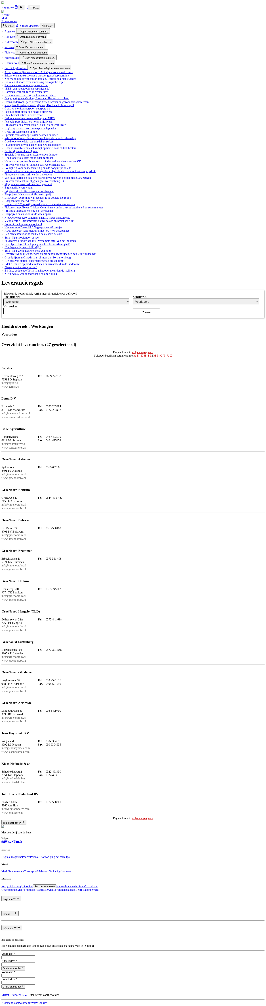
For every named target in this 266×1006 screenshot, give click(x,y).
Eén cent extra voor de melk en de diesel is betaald (33, 233)
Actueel (5, 14)
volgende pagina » (142, 352)
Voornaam (8, 953)
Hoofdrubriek (11, 296)
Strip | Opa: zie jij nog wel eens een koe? (28, 250)
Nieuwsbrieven (65, 886)
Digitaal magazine (11, 856)
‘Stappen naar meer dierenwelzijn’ (24, 200)
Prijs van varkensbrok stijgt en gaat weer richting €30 (35, 164)
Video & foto (38, 856)
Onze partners (9, 889)
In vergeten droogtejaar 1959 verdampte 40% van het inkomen (40, 240)
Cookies (42, 1002)
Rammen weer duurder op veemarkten (26, 85)
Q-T (162, 355)
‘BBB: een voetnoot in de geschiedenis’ (27, 88)
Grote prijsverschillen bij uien (21, 131)
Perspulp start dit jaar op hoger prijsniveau (28, 111)
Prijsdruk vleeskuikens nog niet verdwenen (29, 191)
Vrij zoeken (10, 306)
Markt (4, 18)
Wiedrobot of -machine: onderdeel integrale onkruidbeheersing (40, 138)
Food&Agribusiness (16, 68)
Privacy (33, 1002)
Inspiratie (7, 899)
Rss (37, 889)
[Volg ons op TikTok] (11, 842)
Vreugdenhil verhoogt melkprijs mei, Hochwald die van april (39, 105)
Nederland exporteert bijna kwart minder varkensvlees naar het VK (43, 161)
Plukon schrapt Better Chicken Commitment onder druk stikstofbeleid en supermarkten (54, 207)
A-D (136, 355)
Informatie (8, 928)
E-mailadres (9, 960)
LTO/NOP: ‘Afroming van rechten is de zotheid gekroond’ (38, 197)
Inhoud (6, 914)
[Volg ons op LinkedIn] (5, 842)
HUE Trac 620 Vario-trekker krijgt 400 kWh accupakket (37, 230)
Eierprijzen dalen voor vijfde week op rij (28, 194)
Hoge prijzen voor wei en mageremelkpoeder (30, 128)
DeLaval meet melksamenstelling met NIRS (30, 118)
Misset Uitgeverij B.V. (14, 994)
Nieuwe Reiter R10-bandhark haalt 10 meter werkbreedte (37, 217)
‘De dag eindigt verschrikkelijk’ (23, 247)
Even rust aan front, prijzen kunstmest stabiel (30, 95)
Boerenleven (12, 63)
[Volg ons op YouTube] (17, 842)
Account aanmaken (45, 886)
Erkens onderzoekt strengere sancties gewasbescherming (37, 75)
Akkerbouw (11, 42)
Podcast (26, 856)
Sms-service (46, 889)
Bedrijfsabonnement (86, 889)
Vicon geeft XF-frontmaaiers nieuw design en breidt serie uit (39, 220)
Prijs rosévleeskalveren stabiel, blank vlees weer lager (35, 124)
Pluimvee (10, 52)
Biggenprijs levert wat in (19, 187)
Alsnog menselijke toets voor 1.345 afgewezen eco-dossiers (39, 72)
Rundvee (10, 36)
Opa (67, 856)
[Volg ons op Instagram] (14, 842)
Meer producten (26, 889)
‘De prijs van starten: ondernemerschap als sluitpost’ (34, 260)
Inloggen (48, 26)
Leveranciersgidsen (64, 889)
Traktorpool (30, 871)
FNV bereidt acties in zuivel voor (24, 115)
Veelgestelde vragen (12, 886)
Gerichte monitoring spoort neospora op (27, 108)
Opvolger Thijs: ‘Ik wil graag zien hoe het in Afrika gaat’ (37, 244)
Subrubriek (140, 296)
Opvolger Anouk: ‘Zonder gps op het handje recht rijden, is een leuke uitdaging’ (50, 253)
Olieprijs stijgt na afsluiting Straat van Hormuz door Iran (37, 98)
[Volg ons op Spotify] (20, 842)
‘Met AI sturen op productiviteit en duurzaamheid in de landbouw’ (42, 264)
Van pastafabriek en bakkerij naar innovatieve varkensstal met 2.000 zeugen (48, 177)
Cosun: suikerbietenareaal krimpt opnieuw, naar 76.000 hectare (40, 148)
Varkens (9, 47)
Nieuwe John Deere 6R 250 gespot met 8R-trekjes (33, 227)
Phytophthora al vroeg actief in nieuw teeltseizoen (33, 144)
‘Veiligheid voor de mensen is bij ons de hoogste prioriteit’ (38, 167)
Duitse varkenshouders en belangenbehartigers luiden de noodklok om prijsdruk (50, 171)
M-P (155, 355)
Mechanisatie (12, 57)
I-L (149, 355)
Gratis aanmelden (12, 968)
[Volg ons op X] (8, 842)
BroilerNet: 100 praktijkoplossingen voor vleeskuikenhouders (40, 204)
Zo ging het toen (55, 856)
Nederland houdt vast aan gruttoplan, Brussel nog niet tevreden (40, 78)
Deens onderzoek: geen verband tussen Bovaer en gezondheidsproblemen (47, 102)
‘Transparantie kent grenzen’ (21, 267)
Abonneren (7, 7)
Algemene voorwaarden (15, 1002)
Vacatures (79, 886)
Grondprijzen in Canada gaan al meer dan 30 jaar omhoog (38, 257)
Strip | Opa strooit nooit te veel (22, 237)
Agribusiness (63, 871)
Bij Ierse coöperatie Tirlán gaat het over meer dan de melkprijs (40, 270)
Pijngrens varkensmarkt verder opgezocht (28, 174)
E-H (143, 355)
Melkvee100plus (46, 871)
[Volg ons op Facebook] (2, 842)
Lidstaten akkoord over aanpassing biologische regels (35, 82)
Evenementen (9, 21)
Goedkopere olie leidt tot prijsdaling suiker (29, 141)
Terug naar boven (12, 822)
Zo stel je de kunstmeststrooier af (23, 224)
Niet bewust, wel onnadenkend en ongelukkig (31, 273)
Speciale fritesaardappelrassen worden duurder (31, 134)
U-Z (169, 355)
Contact (28, 886)
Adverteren (91, 886)
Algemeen (10, 31)
